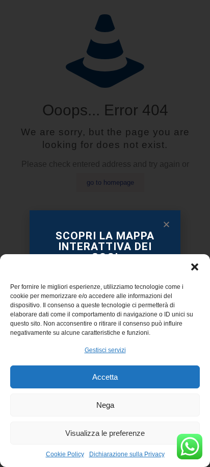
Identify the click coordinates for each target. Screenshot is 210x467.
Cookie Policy (65, 454)
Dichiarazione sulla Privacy (127, 454)
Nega (105, 405)
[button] (195, 267)
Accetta (105, 377)
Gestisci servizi (105, 350)
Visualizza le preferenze (105, 433)
